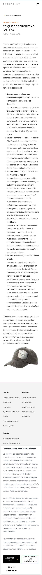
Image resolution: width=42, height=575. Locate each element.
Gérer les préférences (11, 568)
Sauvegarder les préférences (30, 559)
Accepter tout (9, 559)
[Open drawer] (37, 4)
